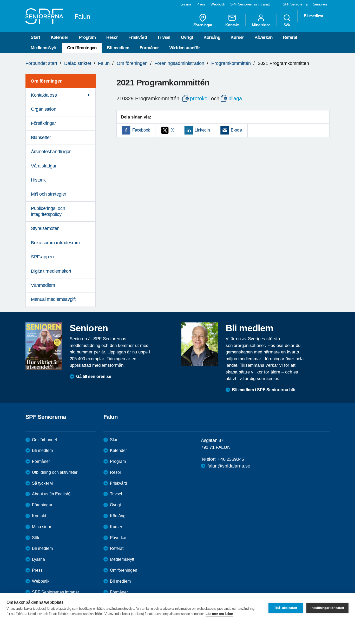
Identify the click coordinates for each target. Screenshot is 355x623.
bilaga (235, 98)
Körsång (211, 37)
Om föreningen (82, 47)
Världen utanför (184, 47)
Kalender (59, 37)
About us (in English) (51, 494)
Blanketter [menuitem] (41, 137)
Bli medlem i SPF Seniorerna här (264, 390)
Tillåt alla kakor (285, 608)
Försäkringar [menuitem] (43, 123)
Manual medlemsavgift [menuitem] (53, 299)
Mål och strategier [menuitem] (48, 194)
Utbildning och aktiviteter (54, 472)
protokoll (199, 98)
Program (87, 37)
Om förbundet (44, 440)
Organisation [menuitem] (43, 109)
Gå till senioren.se (93, 376)
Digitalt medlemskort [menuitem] (51, 271)
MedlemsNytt (44, 47)
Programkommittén (231, 63)
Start (35, 37)
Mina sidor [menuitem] (261, 25)
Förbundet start (41, 63)
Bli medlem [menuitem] (313, 16)
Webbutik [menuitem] (218, 4)
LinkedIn (202, 130)
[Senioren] (43, 346)
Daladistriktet (77, 63)
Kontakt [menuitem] (232, 25)
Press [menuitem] (200, 4)
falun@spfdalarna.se (228, 466)
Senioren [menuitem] (320, 4)
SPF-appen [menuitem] (42, 256)
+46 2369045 (231, 459)
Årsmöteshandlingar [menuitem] (51, 151)
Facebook (141, 130)
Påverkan (263, 37)
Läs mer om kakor (219, 614)
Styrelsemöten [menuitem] (45, 228)
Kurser (237, 37)
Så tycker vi (42, 483)
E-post (236, 130)
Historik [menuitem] (38, 180)
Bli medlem (118, 47)
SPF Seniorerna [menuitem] (295, 4)
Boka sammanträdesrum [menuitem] (55, 242)
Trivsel (163, 37)
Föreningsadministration (179, 63)
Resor (112, 37)
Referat (290, 37)
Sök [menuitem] (287, 25)
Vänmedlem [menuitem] (43, 285)
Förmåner (149, 47)
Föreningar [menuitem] (202, 25)
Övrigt (187, 37)
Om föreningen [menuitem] (47, 81)
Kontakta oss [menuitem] (44, 95)
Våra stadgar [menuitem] (43, 166)
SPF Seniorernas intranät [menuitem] (250, 4)
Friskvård (137, 37)
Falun (104, 63)
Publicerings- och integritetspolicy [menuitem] (48, 211)
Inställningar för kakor (327, 608)
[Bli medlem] (199, 344)
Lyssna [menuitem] (185, 4)
